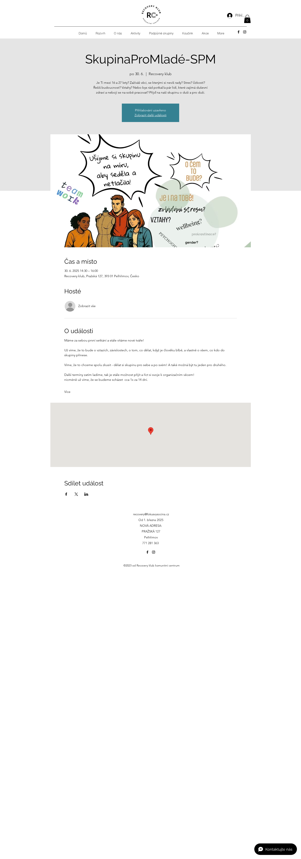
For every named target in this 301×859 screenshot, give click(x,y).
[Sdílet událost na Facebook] (66, 494)
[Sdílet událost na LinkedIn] (86, 494)
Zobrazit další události (150, 115)
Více (67, 392)
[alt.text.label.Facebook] (238, 32)
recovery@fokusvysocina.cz (151, 514)
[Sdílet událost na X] (76, 494)
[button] (247, 19)
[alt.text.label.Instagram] (245, 32)
